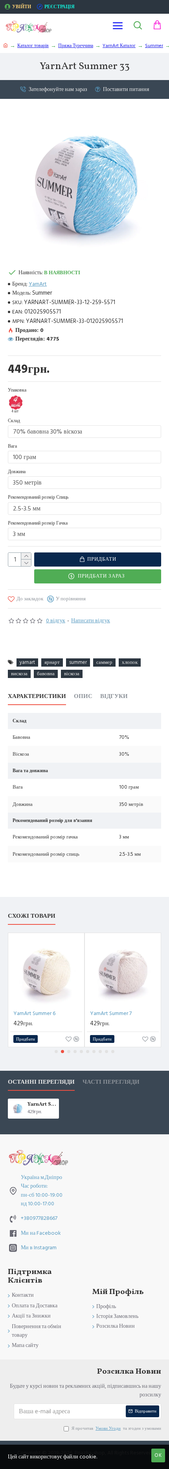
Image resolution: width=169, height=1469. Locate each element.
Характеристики (37, 696)
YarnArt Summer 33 (42, 1104)
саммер (104, 662)
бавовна (46, 673)
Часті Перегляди (111, 1082)
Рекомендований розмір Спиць (38, 497)
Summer (154, 45)
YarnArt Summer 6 (34, 1013)
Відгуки (114, 696)
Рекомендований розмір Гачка (38, 523)
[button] (56, 1051)
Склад (14, 420)
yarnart (27, 662)
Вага (12, 446)
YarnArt (38, 284)
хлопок (130, 662)
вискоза (19, 673)
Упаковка (17, 390)
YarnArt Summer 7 (111, 1013)
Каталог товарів (33, 45)
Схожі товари (31, 916)
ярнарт (52, 662)
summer (78, 662)
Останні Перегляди (41, 1082)
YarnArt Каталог (119, 45)
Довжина (17, 471)
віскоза (71, 673)
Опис (83, 696)
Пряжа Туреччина (75, 45)
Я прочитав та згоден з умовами (116, 1428)
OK (158, 1455)
